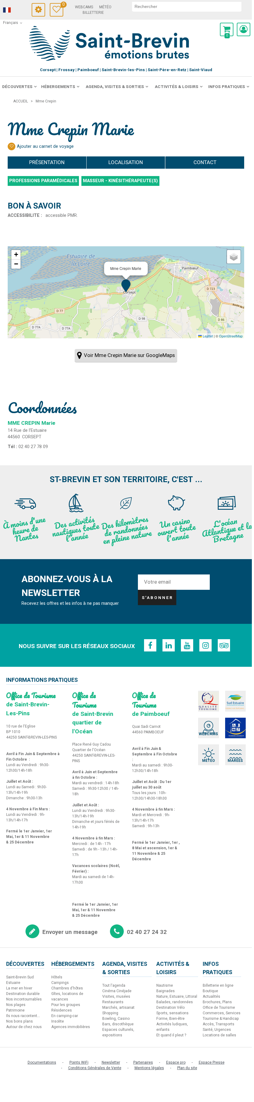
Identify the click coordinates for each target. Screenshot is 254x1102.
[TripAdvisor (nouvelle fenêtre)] (224, 645)
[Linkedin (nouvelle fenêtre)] (168, 645)
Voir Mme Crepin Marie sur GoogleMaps (129, 355)
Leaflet (207, 335)
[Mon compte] (243, 29)
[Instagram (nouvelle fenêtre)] (205, 645)
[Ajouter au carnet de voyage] (11, 146)
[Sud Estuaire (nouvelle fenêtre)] (235, 701)
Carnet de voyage (62, 5)
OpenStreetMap (231, 335)
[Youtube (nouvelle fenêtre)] (187, 645)
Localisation (125, 162)
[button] (227, 29)
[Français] (15, 10)
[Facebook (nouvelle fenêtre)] (150, 645)
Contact (205, 162)
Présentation (46, 162)
